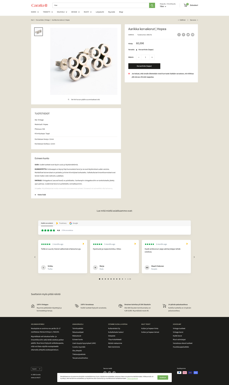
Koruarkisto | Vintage (43, 20)
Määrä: (131, 57)
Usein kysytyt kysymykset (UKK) (84, 343)
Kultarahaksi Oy (114, 328)
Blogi (121, 12)
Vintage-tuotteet (179, 328)
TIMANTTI (46, 12)
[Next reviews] (194, 257)
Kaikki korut (177, 336)
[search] (100, 5)
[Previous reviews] (35, 257)
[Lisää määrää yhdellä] (152, 57)
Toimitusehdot (77, 328)
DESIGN (74, 12)
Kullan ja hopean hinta (149, 328)
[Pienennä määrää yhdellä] (138, 57)
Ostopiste (111, 336)
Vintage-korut (178, 332)
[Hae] (152, 5)
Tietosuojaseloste (78, 354)
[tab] (99, 279)
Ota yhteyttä (77, 350)
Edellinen (183, 20)
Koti (32, 20)
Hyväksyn (163, 377)
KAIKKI (33, 12)
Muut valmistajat (179, 339)
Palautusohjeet (77, 332)
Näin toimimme (114, 347)
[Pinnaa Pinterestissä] (183, 34)
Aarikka (131, 35)
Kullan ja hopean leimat (150, 332)
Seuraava (193, 20)
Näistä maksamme (115, 343)
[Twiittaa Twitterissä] (188, 34)
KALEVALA (61, 12)
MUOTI (86, 12)
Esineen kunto (77, 339)
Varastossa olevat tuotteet (182, 343)
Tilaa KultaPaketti (115, 339)
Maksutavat (76, 336)
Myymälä (111, 12)
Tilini (162, 6)
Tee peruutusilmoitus (80, 358)
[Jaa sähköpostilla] (192, 34)
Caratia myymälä (78, 347)
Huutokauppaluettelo (181, 347)
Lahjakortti (100, 12)
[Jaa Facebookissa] (179, 34)
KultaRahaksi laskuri (116, 332)
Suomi (34, 369)
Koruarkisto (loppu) (144, 66)
